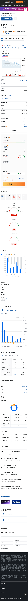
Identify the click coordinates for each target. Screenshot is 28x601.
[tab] (8, 197)
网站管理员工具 (4, 548)
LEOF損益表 (5, 306)
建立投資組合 (4, 545)
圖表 (6, 38)
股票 (2, 5)
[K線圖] (2, 45)
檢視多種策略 (7, 33)
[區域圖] (4, 45)
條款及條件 (3, 583)
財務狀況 (11, 38)
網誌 (2, 540)
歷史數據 (14, 42)
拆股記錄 (19, 42)
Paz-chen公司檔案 (7, 381)
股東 (2, 397)
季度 (6, 313)
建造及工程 (24, 386)
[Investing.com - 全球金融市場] (8, 2)
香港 (13, 5)
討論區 (22, 38)
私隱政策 (3, 588)
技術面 (17, 38)
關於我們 (17, 540)
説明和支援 (17, 545)
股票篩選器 (8, 5)
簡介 (5, 42)
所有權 (9, 42)
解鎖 (15, 374)
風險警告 (3, 593)
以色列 (25, 392)
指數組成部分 (25, 42)
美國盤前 (23, 5)
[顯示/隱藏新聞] (9, 45)
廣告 (16, 543)
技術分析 (4, 191)
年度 (2, 313)
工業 (26, 389)
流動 (2, 543)
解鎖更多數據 (22, 80)
